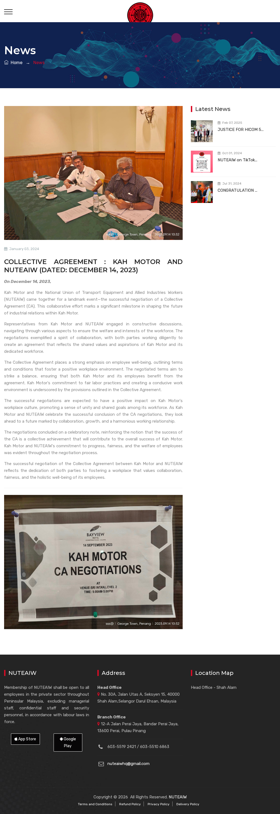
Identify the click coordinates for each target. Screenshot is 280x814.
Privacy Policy (159, 804)
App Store (27, 739)
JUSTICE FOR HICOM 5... (241, 129)
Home (15, 62)
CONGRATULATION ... (237, 190)
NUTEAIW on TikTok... (237, 159)
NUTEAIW (178, 797)
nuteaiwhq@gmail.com (128, 763)
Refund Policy (130, 804)
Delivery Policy (187, 804)
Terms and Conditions (95, 804)
